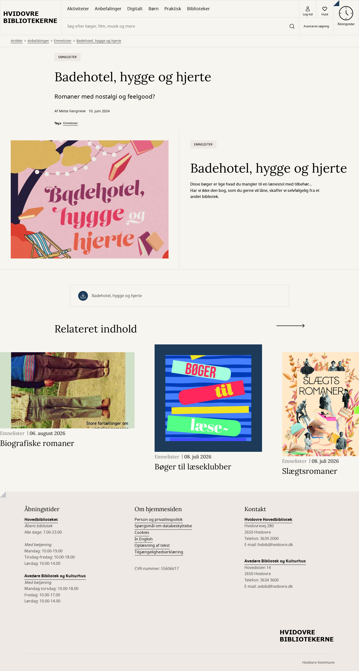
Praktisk (172, 9)
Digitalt (135, 9)
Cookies (142, 533)
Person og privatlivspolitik (159, 520)
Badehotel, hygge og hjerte (98, 41)
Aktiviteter (78, 9)
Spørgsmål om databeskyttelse (163, 526)
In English (144, 539)
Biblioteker (198, 9)
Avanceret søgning (316, 26)
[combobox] (180, 26)
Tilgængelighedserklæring (159, 552)
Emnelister (63, 41)
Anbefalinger (108, 9)
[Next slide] (290, 327)
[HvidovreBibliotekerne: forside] (30, 17)
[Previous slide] (290, 335)
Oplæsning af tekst (152, 545)
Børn (153, 9)
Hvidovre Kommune (318, 662)
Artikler (17, 41)
